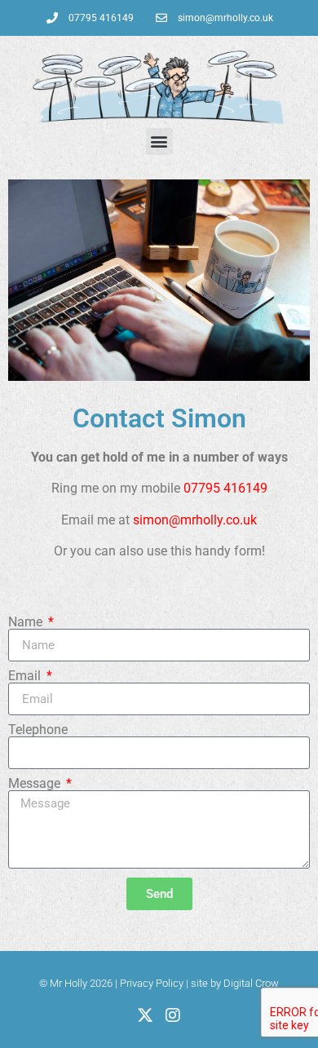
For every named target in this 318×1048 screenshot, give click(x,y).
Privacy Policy (151, 983)
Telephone (38, 729)
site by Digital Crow (235, 983)
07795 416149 (225, 488)
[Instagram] (173, 1015)
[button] (159, 141)
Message (36, 783)
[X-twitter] (145, 1015)
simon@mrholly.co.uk (195, 520)
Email (26, 676)
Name (27, 622)
